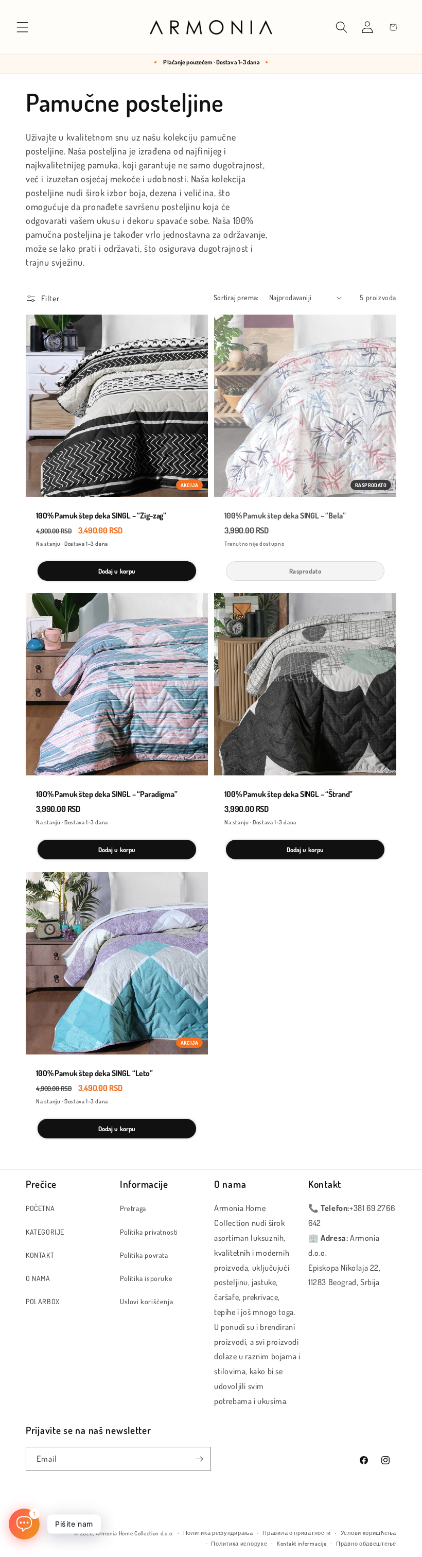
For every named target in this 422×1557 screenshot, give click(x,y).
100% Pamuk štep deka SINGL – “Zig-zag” (101, 516)
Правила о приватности (296, 1532)
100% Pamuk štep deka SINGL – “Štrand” (288, 794)
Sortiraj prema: (236, 297)
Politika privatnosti (149, 1231)
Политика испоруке (239, 1543)
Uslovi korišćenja (146, 1301)
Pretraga (133, 1208)
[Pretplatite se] (199, 1459)
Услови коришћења (368, 1532)
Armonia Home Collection (127, 1533)
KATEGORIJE (45, 1231)
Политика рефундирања (218, 1532)
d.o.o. (167, 1533)
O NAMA (38, 1278)
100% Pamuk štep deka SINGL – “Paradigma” (107, 794)
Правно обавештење (366, 1543)
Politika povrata (144, 1255)
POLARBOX (43, 1301)
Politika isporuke (146, 1278)
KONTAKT (40, 1255)
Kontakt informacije (301, 1543)
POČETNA (40, 1208)
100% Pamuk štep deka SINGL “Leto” (94, 1073)
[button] (22, 27)
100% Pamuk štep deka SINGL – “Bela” (285, 516)
